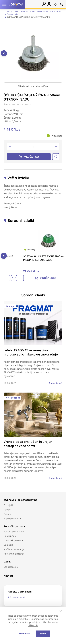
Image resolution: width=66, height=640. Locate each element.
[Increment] (56, 146)
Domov (7, 11)
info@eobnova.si (16, 597)
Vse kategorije (11, 566)
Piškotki (7, 514)
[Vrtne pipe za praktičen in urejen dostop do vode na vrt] (33, 438)
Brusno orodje (12, 14)
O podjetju (9, 505)
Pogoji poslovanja (12, 518)
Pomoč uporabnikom (14, 531)
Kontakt (7, 509)
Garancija (8, 544)
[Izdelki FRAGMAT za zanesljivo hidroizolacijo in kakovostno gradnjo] (33, 344)
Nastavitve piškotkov (14, 553)
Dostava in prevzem (13, 540)
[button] (4, 53)
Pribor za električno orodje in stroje (46, 11)
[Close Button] (60, 611)
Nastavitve (24, 633)
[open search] (44, 4)
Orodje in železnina (21, 11)
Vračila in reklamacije (14, 549)
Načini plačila (10, 535)
